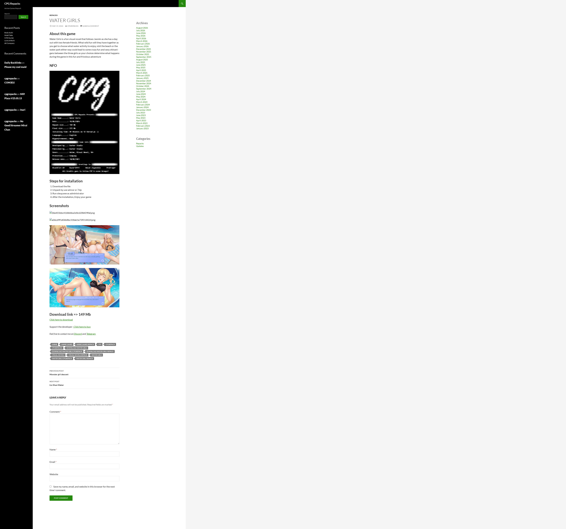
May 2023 (140, 118)
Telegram (91, 333)
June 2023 (141, 115)
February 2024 (143, 104)
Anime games (66, 344)
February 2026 (143, 43)
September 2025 (143, 57)
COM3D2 (9, 82)
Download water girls (76, 348)
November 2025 (143, 51)
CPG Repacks (12, 3)
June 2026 (141, 33)
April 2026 (141, 38)
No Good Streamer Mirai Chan (15, 125)
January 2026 (142, 46)
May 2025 (140, 67)
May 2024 (140, 96)
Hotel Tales (8, 35)
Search (7, 14)
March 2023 (141, 123)
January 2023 (142, 128)
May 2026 (140, 35)
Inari (22, 109)
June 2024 (141, 94)
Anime (54, 344)
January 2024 (142, 107)
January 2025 (142, 78)
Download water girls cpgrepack (67, 351)
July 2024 (140, 91)
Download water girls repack (100, 351)
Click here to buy (82, 326)
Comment (55, 411)
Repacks (54, 15)
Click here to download (61, 319)
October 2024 (142, 86)
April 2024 (141, 99)
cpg (99, 344)
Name (53, 449)
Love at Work (9, 40)
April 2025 (141, 70)
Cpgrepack (110, 344)
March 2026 (141, 41)
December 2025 (143, 49)
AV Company (9, 43)
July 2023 (140, 112)
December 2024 (143, 80)
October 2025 (142, 54)
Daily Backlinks (12, 62)
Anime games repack (85, 344)
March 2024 (141, 102)
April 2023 (141, 120)
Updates (140, 146)
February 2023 (143, 126)
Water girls (97, 355)
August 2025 (142, 59)
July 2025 (140, 62)
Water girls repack (84, 358)
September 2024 (143, 88)
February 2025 (143, 75)
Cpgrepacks (57, 348)
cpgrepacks (72, 26)
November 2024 (143, 83)
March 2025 (141, 73)
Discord (78, 333)
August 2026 (142, 27)
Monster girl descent (59, 373)
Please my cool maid (15, 66)
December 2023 (143, 110)
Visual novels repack (78, 355)
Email (53, 461)
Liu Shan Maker (57, 383)
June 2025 (141, 65)
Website (54, 474)
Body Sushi (8, 32)
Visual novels (58, 355)
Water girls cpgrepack (62, 358)
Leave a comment (91, 26)
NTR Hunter (9, 38)
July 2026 (140, 30)
